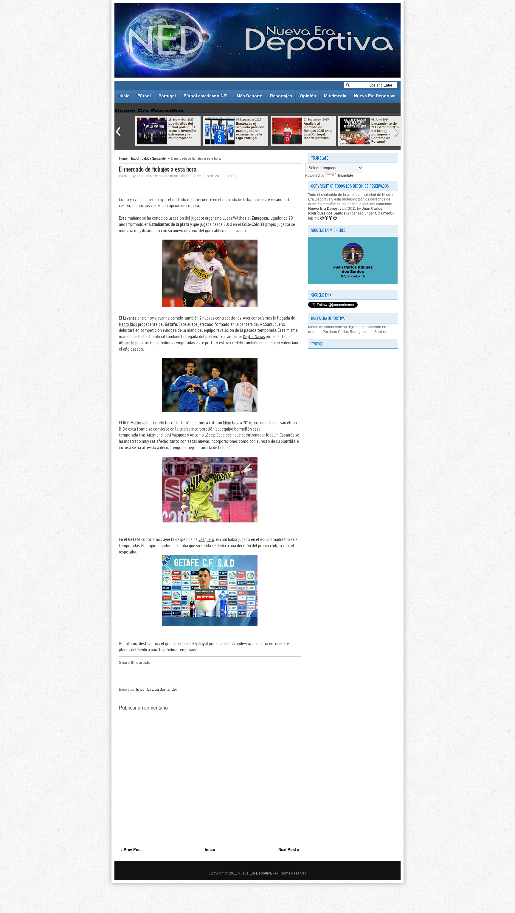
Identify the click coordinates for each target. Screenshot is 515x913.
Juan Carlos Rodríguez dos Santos (345, 210)
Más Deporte (249, 95)
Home (123, 158)
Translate (345, 175)
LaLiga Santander (154, 158)
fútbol (135, 158)
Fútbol (144, 95)
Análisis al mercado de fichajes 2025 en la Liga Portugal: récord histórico (318, 131)
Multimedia (335, 95)
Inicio (124, 95)
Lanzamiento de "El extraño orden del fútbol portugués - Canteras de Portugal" (385, 132)
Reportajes (281, 95)
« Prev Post (131, 849)
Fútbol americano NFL (206, 95)
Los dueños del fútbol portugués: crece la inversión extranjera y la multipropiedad (182, 131)
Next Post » (288, 849)
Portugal (167, 95)
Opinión (308, 95)
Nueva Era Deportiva (374, 95)
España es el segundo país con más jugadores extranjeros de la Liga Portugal (250, 131)
